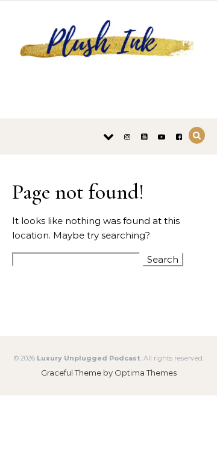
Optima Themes (146, 372)
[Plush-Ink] (108, 55)
